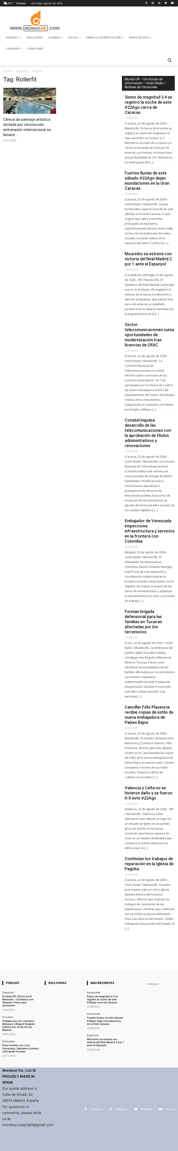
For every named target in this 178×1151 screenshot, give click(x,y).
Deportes (8, 992)
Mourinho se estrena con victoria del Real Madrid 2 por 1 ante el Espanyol (148, 258)
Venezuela (93, 992)
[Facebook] (146, 3)
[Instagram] (153, 3)
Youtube (170, 1109)
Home (7, 71)
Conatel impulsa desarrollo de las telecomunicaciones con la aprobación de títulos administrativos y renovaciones (148, 433)
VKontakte (146, 1109)
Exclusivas (8, 1041)
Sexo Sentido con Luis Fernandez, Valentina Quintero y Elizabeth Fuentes (20, 1048)
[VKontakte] (136, 1109)
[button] (169, 59)
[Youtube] (172, 3)
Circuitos (7, 1017)
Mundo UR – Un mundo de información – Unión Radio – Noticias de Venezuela (145, 83)
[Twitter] (159, 3)
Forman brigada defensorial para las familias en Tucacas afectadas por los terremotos (143, 621)
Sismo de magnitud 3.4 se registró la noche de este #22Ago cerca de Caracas (148, 105)
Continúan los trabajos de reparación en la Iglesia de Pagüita (149, 863)
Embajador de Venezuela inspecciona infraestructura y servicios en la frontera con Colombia (150, 531)
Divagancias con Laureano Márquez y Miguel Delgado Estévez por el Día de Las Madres (18, 1026)
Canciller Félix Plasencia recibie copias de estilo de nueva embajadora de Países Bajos (149, 715)
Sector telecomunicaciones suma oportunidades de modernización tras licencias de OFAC (149, 334)
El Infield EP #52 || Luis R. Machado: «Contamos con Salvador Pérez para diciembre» (18, 1001)
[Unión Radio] (34, 21)
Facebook (96, 1109)
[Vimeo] (165, 3)
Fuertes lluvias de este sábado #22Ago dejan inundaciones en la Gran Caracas (147, 181)
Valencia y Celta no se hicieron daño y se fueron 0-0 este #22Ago (148, 792)
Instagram (121, 1109)
